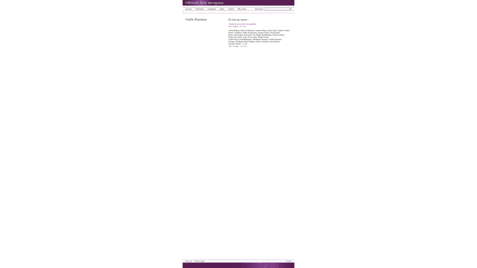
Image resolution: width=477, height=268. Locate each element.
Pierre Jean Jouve (235, 37)
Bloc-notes (242, 9)
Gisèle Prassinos (275, 39)
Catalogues (212, 9)
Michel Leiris (263, 37)
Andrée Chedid (283, 30)
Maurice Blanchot (247, 30)
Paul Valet (274, 42)
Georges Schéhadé (235, 42)
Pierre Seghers (249, 42)
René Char (272, 30)
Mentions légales (200, 261)
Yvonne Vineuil (234, 44)
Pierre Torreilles (262, 42)
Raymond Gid (249, 35)
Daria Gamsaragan (235, 35)
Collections (199, 9)
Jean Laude (252, 37)
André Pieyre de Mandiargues (240, 39)
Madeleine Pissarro (260, 39)
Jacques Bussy (261, 30)
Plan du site (188, 261)
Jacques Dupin (263, 33)
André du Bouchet (249, 33)
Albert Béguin (233, 30)
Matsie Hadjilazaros (264, 35)
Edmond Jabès (278, 35)
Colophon (289, 261)
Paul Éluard (274, 33)
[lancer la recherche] (291, 9)
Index (222, 9)
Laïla (245, 37)
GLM (245, 44)
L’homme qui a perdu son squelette (242, 24)
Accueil (188, 9)
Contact (231, 9)
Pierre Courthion (234, 33)
